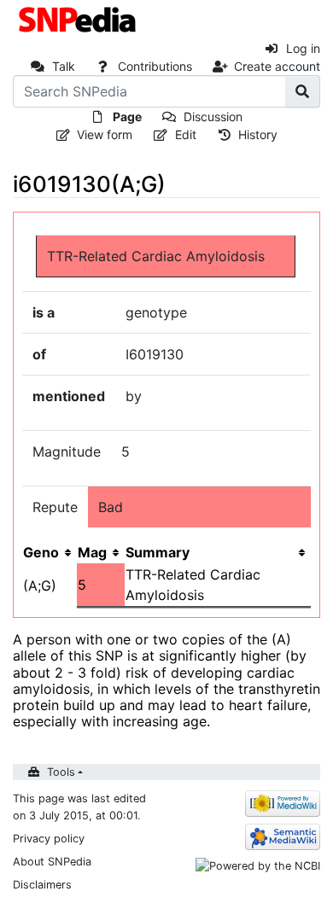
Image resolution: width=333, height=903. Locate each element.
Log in (303, 48)
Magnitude (66, 451)
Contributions (155, 66)
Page (127, 116)
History (258, 134)
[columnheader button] (101, 552)
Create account (277, 66)
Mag (92, 552)
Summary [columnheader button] (158, 552)
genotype (156, 312)
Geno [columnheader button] (41, 552)
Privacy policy (49, 838)
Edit (185, 134)
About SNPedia (52, 861)
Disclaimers (42, 884)
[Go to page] (302, 91)
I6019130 (155, 354)
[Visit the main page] (79, 17)
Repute (55, 507)
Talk (63, 66)
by (134, 396)
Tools (61, 772)
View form (104, 134)
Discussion (213, 116)
